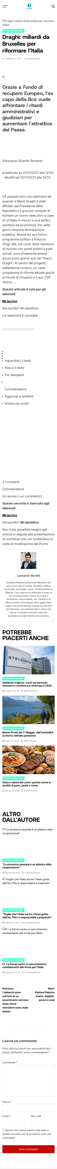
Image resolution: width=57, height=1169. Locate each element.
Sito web (36, 1116)
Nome (6, 1102)
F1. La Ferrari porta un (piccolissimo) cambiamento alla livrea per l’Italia (24, 966)
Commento (9, 1062)
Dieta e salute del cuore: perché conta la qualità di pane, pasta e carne (26, 784)
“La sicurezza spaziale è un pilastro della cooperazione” (26, 866)
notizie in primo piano (13, 31)
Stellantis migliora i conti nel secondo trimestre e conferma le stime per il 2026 (27, 684)
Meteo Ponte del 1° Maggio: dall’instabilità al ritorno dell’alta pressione (27, 734)
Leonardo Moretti (32, 58)
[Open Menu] (4, 6)
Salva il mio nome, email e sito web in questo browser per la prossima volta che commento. (26, 1134)
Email (6, 1116)
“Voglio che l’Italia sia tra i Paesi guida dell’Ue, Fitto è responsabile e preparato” (27, 916)
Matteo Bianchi (30, 691)
